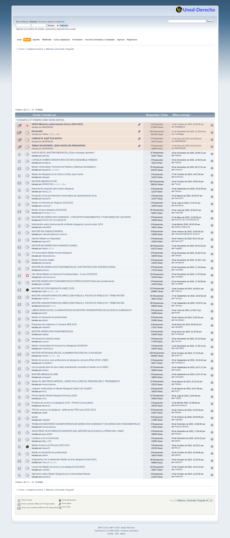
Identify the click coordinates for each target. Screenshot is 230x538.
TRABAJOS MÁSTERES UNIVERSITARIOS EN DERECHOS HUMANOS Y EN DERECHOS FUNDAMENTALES (86, 424)
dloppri (45, 248)
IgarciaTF (46, 241)
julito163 (45, 156)
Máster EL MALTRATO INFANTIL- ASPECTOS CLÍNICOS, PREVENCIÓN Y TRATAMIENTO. (76, 381)
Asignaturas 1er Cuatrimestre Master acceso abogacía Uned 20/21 (64, 459)
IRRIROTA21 (48, 184)
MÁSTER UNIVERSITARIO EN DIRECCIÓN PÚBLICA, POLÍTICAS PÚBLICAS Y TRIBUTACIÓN (78, 295)
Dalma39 (179, 476)
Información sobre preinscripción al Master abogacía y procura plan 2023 (67, 224)
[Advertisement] (115, 79)
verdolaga (179, 134)
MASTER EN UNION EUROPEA (47, 231)
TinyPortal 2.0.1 (100, 531)
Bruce (177, 448)
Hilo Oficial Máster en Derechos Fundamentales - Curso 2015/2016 (64, 274)
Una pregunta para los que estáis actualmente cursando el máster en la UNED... (71, 367)
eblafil (44, 413)
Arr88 (44, 313)
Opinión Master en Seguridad (46, 238)
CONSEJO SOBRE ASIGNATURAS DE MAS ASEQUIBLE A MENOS (64, 160)
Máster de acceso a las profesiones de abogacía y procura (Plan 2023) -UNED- (70, 360)
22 (58, 356)
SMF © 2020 (114, 528)
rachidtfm (179, 270)
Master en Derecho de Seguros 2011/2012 (52, 202)
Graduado (179, 334)
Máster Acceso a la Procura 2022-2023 (51, 445)
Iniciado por (49, 115)
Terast (178, 184)
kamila (178, 370)
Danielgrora (180, 127)
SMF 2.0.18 (103, 528)
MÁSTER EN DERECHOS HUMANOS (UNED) (54, 245)
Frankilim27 (47, 363)
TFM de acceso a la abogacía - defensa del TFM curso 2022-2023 (64, 410)
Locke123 (46, 206)
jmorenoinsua (181, 405)
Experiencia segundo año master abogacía (53, 188)
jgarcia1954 (47, 434)
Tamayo (178, 298)
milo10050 (46, 227)
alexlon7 (178, 462)
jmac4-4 (178, 355)
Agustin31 (46, 170)
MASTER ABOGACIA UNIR (45, 374)
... (30, 110)
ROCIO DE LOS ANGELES (54, 220)
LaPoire (45, 298)
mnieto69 (179, 213)
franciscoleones (49, 384)
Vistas (164, 115)
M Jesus (46, 213)
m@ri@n (46, 420)
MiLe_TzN (46, 441)
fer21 (44, 391)
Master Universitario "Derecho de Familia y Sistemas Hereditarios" (64, 167)
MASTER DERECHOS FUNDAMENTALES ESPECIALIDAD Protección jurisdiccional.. (73, 281)
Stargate (46, 177)
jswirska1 (179, 177)
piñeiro (45, 320)
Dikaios (178, 155)
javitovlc (45, 270)
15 (63, 184)
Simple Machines (128, 528)
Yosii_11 (45, 462)
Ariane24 (46, 448)
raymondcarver (49, 277)
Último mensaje (181, 115)
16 (33, 110)
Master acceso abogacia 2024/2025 (49, 210)
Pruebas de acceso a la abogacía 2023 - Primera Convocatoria (62, 403)
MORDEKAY (47, 127)
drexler (45, 356)
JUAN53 (46, 470)
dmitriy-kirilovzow (182, 227)
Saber (44, 291)
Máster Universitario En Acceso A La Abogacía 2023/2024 (60, 345)
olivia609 (46, 327)
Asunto (37, 115)
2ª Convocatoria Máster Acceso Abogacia (52, 253)
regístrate (60, 22)
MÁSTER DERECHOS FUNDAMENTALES (52, 331)
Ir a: (171, 500)
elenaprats (46, 263)
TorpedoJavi (47, 349)
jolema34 (46, 306)
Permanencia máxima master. (46, 338)
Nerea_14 (46, 191)
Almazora (46, 406)
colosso (178, 291)
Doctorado (37, 131)
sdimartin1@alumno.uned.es (54, 234)
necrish (45, 341)
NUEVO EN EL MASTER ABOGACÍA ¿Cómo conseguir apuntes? (63, 152)
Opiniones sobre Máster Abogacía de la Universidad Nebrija (61, 474)
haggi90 (178, 248)
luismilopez (180, 320)
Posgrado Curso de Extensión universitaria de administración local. (64, 195)
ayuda (35, 417)
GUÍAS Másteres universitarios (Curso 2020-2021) (57, 124)
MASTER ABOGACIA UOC (44, 181)
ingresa (50, 22)
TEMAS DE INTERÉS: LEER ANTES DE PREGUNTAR (58, 145)
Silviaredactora (48, 256)
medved (178, 170)
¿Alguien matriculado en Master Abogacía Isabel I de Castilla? (62, 388)
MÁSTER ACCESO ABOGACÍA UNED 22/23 (53, 288)
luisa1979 (46, 199)
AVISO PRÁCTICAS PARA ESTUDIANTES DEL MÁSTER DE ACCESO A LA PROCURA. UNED (78, 431)
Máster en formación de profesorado (49, 317)
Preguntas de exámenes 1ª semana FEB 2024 (54, 324)
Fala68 (178, 398)
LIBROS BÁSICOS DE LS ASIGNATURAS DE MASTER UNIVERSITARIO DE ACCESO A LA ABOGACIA (82, 310)
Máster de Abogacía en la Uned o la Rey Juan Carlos (57, 174)
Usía (44, 398)
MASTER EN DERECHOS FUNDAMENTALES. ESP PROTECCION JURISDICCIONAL (74, 267)
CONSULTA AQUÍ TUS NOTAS (47, 138)
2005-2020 (114, 531)
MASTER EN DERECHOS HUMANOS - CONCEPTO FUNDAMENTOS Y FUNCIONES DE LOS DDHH (81, 217)
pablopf (45, 334)
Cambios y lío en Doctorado (45, 438)
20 (57, 134)
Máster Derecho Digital (43, 260)
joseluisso (46, 163)
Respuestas (152, 115)
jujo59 (177, 441)
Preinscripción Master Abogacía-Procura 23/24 (54, 395)
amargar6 (46, 377)
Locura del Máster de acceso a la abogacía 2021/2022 (58, 467)
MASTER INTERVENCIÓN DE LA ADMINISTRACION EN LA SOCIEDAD (67, 353)
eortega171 (180, 363)
